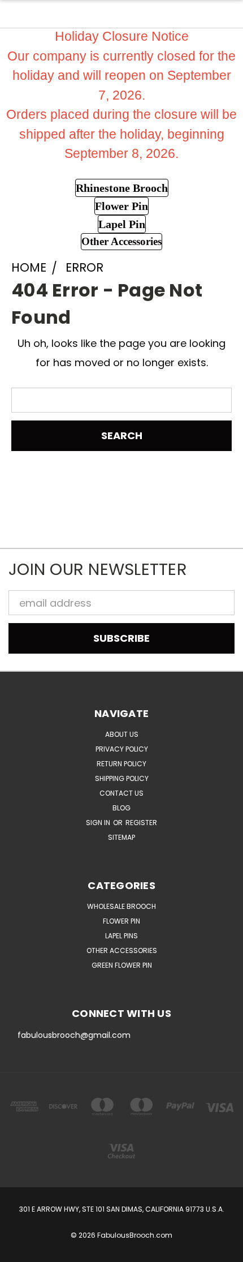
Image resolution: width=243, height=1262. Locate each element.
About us (121, 734)
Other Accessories (121, 950)
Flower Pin (121, 921)
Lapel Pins (121, 936)
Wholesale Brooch (121, 906)
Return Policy (121, 764)
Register (141, 822)
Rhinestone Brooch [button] (122, 188)
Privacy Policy (122, 749)
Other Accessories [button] (121, 241)
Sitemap (121, 837)
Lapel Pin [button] (121, 224)
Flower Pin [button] (121, 206)
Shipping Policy (122, 778)
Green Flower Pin (122, 965)
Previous (19, 1251)
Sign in (99, 822)
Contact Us (121, 793)
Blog (121, 808)
